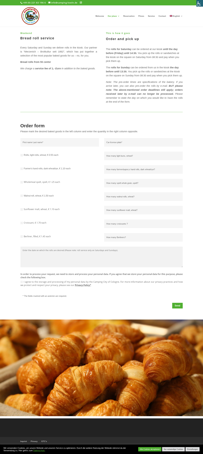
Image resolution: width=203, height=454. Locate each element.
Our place (112, 16)
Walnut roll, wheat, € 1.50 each (39, 196)
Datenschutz (39, 450)
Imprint (23, 441)
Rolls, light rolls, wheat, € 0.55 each (41, 155)
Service (151, 16)
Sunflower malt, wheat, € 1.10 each (42, 209)
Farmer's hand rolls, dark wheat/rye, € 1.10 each (47, 168)
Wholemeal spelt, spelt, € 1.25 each (42, 182)
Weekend (26, 33)
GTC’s (44, 441)
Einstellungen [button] (192, 449)
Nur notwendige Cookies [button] (173, 449)
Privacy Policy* (83, 285)
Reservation (129, 16)
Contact (162, 16)
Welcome (99, 16)
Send (177, 305)
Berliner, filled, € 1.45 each (37, 236)
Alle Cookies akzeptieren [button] (150, 449)
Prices (141, 16)
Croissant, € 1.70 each (35, 222)
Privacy (34, 441)
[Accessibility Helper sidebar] (199, 3)
